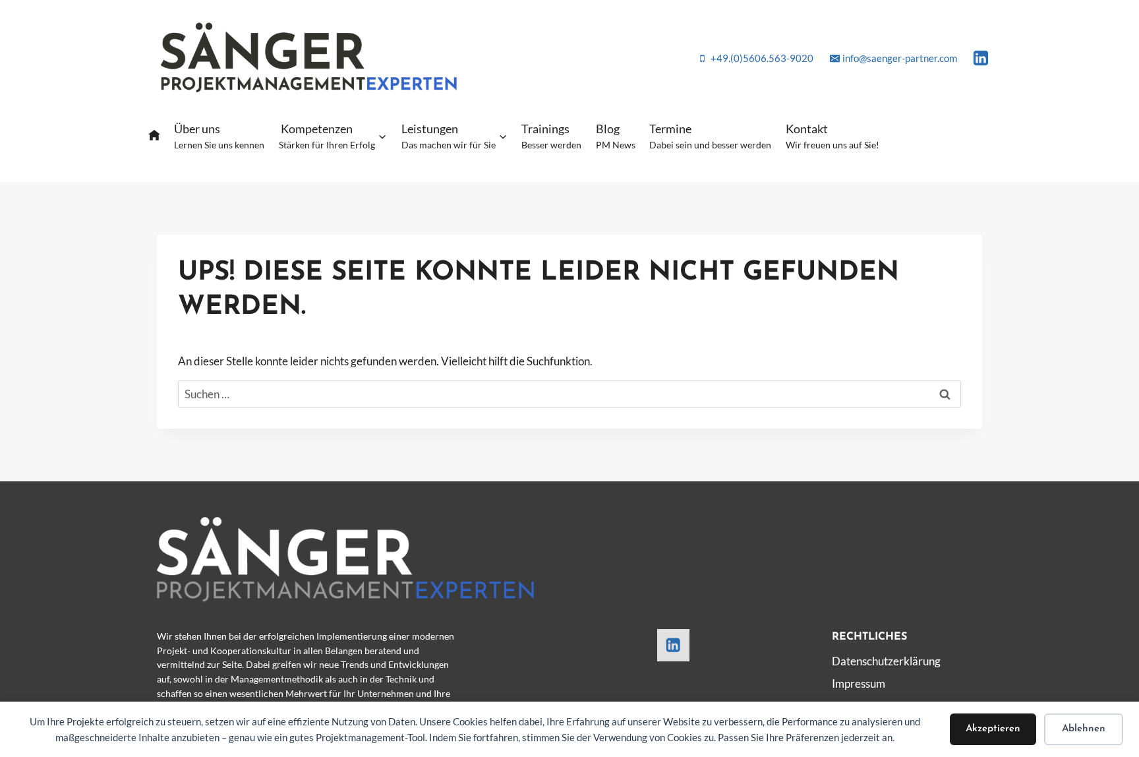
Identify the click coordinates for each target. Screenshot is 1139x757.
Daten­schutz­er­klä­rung (886, 661)
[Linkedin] (981, 58)
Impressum (858, 683)
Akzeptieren (993, 729)
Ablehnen (1083, 729)
